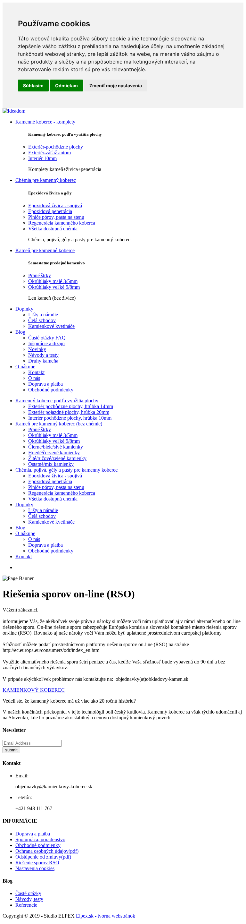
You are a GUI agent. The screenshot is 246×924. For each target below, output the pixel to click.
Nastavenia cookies (34, 868)
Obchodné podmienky (50, 389)
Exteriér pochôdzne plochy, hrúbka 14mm (70, 406)
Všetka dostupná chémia (53, 228)
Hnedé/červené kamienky (54, 452)
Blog (20, 332)
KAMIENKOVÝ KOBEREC (34, 690)
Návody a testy (43, 355)
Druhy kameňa (43, 361)
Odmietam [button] (66, 85)
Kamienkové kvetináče (51, 326)
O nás (34, 378)
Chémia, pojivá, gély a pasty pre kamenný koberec (66, 470)
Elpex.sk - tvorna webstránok (105, 916)
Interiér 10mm (42, 158)
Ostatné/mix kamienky (51, 464)
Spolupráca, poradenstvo (40, 839)
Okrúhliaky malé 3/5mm (53, 281)
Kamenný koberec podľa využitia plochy (56, 400)
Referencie (26, 905)
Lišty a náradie (43, 314)
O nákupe (25, 366)
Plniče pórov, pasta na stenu (56, 217)
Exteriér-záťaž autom (49, 152)
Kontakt (36, 372)
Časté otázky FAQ (47, 337)
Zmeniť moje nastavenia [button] (115, 85)
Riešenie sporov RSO (37, 862)
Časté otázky (28, 893)
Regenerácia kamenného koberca (61, 223)
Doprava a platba (45, 384)
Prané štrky (39, 275)
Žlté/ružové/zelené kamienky (57, 458)
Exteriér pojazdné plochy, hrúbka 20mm (68, 412)
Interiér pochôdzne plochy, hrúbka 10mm (69, 418)
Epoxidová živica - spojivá (55, 205)
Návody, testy (29, 899)
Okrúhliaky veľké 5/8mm (54, 287)
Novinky (37, 349)
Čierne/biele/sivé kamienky (55, 446)
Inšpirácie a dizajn (46, 343)
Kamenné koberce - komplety (45, 121)
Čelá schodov (42, 320)
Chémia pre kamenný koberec (45, 180)
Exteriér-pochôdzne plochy (55, 147)
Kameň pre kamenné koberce (45, 250)
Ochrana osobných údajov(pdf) (46, 851)
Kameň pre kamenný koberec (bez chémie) (58, 423)
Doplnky (24, 309)
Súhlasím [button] (33, 85)
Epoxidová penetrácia (50, 211)
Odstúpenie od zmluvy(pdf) (43, 857)
